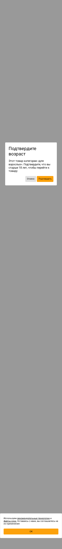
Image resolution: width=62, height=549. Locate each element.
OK (31, 531)
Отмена (30, 179)
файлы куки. (10, 521)
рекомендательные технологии (33, 518)
